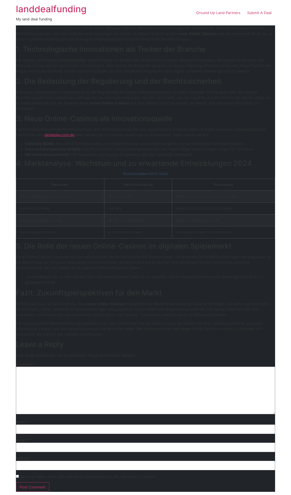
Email (22, 440)
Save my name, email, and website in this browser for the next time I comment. (88, 476)
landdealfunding (51, 9)
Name (22, 422)
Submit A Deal (259, 12)
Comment (26, 364)
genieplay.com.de (59, 134)
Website (23, 458)
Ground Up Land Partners (218, 12)
